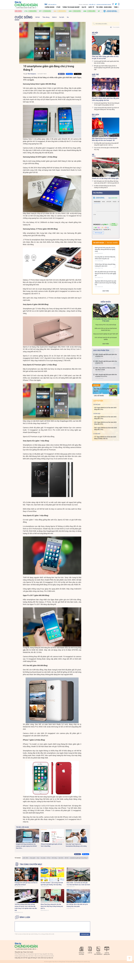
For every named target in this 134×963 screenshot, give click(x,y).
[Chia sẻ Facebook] (112, 4)
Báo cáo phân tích (101, 350)
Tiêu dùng (45, 17)
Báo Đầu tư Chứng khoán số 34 (102, 390)
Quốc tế (91, 7)
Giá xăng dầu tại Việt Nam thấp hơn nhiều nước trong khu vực (105, 257)
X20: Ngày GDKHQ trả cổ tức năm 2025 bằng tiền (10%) (105, 408)
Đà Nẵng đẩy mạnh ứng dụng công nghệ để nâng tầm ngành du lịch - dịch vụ (106, 144)
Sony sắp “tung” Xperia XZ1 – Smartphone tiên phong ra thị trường (76, 845)
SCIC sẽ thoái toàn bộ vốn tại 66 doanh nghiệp (106, 338)
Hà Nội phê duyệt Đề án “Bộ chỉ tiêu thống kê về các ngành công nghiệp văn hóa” (106, 104)
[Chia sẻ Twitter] (115, 4)
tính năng (54, 858)
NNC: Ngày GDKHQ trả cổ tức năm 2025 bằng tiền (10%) (105, 428)
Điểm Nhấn (106, 301)
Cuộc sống (24, 17)
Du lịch (61, 17)
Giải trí (54, 17)
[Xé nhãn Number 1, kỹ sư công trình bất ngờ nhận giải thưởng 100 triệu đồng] (52, 874)
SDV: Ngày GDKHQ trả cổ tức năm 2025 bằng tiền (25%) (105, 423)
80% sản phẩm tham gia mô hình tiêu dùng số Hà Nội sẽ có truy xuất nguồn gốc (105, 273)
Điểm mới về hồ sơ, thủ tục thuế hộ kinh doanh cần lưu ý (106, 329)
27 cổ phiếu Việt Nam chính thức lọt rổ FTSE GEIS (105, 320)
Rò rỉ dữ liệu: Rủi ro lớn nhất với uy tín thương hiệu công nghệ (77, 905)
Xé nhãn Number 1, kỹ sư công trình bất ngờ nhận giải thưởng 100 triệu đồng (52, 883)
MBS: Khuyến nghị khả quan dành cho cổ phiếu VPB (106, 362)
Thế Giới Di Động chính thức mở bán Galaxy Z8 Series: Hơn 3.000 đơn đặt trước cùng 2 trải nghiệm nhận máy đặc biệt (26, 907)
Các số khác (99, 396)
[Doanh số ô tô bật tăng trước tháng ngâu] (105, 167)
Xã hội (37, 17)
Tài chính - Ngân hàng (104, 7)
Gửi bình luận (85, 934)
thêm (116, 7)
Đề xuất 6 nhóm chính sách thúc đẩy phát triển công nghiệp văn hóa (105, 99)
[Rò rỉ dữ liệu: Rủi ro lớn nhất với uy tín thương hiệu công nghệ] (78, 896)
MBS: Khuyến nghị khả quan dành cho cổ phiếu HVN (106, 355)
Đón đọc (96, 385)
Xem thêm (105, 291)
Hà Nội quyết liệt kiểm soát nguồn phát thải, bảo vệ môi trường (106, 62)
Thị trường (98, 193)
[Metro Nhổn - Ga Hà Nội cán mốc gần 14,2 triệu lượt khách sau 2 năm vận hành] (78, 874)
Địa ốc (84, 7)
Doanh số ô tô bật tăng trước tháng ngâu (105, 178)
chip (38, 858)
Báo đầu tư (92, 4)
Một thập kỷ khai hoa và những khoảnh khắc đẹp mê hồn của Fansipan (104, 139)
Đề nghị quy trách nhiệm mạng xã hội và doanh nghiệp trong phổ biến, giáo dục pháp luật (106, 67)
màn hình (61, 858)
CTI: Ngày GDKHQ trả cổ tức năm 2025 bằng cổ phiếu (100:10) (105, 437)
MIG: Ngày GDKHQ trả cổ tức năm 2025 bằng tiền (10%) (105, 417)
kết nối (66, 858)
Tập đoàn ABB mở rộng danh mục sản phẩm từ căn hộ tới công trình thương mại (105, 282)
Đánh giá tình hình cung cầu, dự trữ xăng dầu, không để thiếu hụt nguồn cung (105, 249)
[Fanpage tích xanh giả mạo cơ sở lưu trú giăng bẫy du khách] (26, 874)
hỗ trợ (48, 858)
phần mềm (25, 858)
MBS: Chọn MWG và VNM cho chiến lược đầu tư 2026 (105, 369)
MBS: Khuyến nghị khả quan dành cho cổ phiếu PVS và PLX (106, 375)
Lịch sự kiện (98, 401)
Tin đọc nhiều (112, 243)
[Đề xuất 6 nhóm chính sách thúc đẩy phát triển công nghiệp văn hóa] (105, 87)
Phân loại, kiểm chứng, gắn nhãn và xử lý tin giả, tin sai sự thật (105, 57)
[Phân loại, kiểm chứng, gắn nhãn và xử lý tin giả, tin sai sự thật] (105, 45)
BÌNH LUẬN (25, 917)
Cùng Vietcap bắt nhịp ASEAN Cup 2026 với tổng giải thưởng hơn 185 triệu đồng (106, 108)
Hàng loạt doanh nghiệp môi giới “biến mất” (105, 334)
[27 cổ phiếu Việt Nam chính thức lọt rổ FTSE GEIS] (105, 310)
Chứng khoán (49, 7)
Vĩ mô (58, 7)
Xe (68, 17)
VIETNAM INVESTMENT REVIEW (104, 4)
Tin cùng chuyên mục (31, 864)
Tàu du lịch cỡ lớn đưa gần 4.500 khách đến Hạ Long (106, 148)
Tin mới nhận (98, 243)
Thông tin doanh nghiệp (71, 7)
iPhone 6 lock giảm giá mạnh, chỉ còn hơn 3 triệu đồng (51, 845)
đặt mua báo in (52, 4)
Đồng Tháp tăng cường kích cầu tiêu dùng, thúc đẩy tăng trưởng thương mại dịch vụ (52, 906)
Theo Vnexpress (32, 74)
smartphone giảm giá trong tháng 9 (79, 858)
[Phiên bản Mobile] (118, 4)
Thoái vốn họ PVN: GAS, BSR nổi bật (105, 325)
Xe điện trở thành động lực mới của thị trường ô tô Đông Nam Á (105, 186)
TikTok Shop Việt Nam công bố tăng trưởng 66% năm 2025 (105, 265)
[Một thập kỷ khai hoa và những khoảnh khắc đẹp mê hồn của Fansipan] (105, 127)
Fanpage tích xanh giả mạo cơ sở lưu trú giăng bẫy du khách (26, 883)
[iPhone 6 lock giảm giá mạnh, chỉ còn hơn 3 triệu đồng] (52, 836)
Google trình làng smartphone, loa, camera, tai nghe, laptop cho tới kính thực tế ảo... (26, 846)
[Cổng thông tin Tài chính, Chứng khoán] (26, 4)
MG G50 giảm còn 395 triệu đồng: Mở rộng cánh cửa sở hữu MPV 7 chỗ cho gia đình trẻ (106, 182)
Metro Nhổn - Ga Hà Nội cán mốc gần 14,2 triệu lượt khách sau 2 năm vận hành (78, 883)
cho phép (43, 858)
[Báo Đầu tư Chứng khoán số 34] (113, 390)
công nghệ (32, 858)
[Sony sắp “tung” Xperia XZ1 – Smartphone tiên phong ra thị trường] (77, 836)
